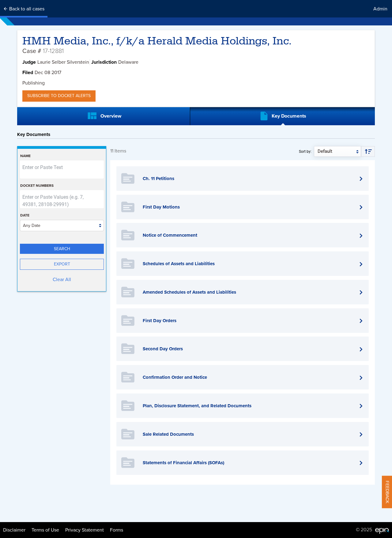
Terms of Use (45, 530)
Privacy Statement (84, 530)
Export (62, 264)
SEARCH (62, 248)
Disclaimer (14, 530)
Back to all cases (26, 9)
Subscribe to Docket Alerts (59, 95)
